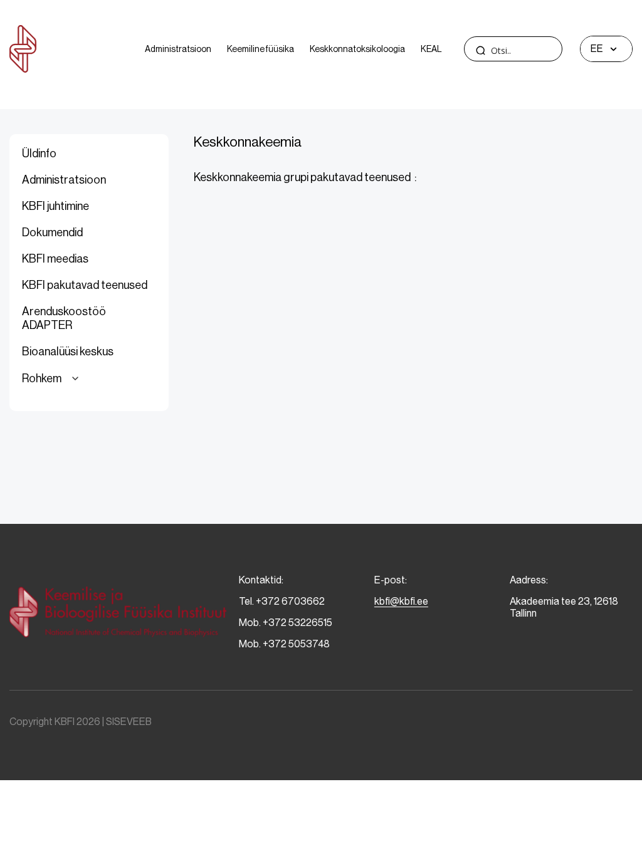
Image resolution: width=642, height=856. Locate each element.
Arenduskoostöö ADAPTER (64, 318)
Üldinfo (39, 153)
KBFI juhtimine (55, 206)
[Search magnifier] (480, 50)
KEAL (431, 49)
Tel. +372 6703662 (282, 601)
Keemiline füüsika (260, 49)
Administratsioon (178, 49)
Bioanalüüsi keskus (67, 351)
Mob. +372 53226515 (285, 623)
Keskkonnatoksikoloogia (357, 49)
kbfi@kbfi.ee (401, 601)
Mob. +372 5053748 (284, 644)
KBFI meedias (55, 259)
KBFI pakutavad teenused (84, 285)
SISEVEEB (129, 722)
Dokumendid (52, 232)
